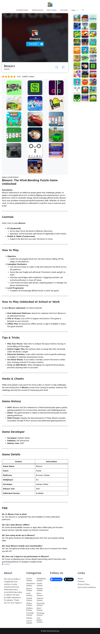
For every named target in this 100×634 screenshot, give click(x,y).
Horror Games (29, 622)
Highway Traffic (14, 156)
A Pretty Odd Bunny (77, 81)
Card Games (29, 594)
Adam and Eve (77, 50)
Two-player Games (40, 620)
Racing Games (40, 589)
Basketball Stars (35, 172)
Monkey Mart (14, 125)
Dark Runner (85, 35)
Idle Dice (77, 35)
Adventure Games (30, 584)
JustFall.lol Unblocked (35, 109)
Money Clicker (34, 94)
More (73, 10)
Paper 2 (77, 75)
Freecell (77, 67)
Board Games (29, 589)
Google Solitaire (13, 141)
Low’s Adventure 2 (85, 26)
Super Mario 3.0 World (93, 89)
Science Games (40, 599)
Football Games (22, 10)
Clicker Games (29, 604)
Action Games (29, 579)
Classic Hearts (85, 91)
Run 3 (77, 28)
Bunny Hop (85, 51)
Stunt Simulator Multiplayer (56, 140)
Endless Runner (37, 10)
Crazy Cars (13, 109)
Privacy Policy (83, 584)
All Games (64, 10)
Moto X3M (77, 19)
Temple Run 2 (77, 59)
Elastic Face (35, 141)
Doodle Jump (56, 109)
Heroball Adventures (85, 81)
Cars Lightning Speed (35, 125)
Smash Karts (85, 19)
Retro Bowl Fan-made (93, 25)
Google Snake (93, 19)
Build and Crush (14, 94)
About (80, 578)
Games (7, 564)
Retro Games (52, 10)
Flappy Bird (93, 35)
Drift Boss (93, 51)
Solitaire (93, 99)
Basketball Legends (56, 156)
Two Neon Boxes (56, 94)
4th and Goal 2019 (85, 74)
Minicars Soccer (77, 42)
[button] (83, 10)
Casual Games (29, 599)
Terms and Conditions (87, 587)
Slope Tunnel (77, 99)
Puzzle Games (40, 584)
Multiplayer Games (41, 579)
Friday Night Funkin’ (93, 74)
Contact (81, 581)
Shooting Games (40, 604)
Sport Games (40, 609)
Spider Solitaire (56, 125)
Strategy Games (40, 614)
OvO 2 (35, 156)
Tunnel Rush (93, 83)
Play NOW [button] (33, 44)
